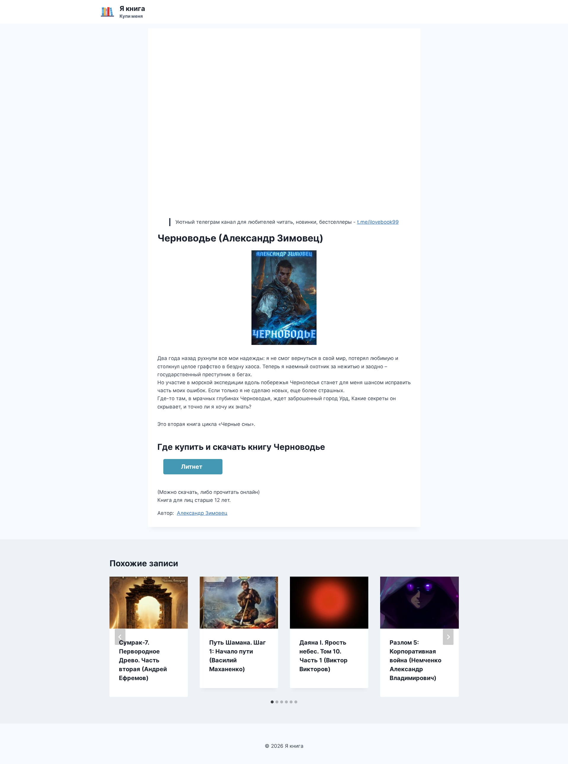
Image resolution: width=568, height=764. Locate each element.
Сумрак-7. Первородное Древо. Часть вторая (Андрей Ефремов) (143, 660)
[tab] (272, 701)
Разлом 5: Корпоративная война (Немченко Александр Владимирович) (415, 660)
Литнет (191, 466)
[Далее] (448, 637)
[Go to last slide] (120, 637)
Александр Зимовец (202, 513)
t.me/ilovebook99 (378, 222)
